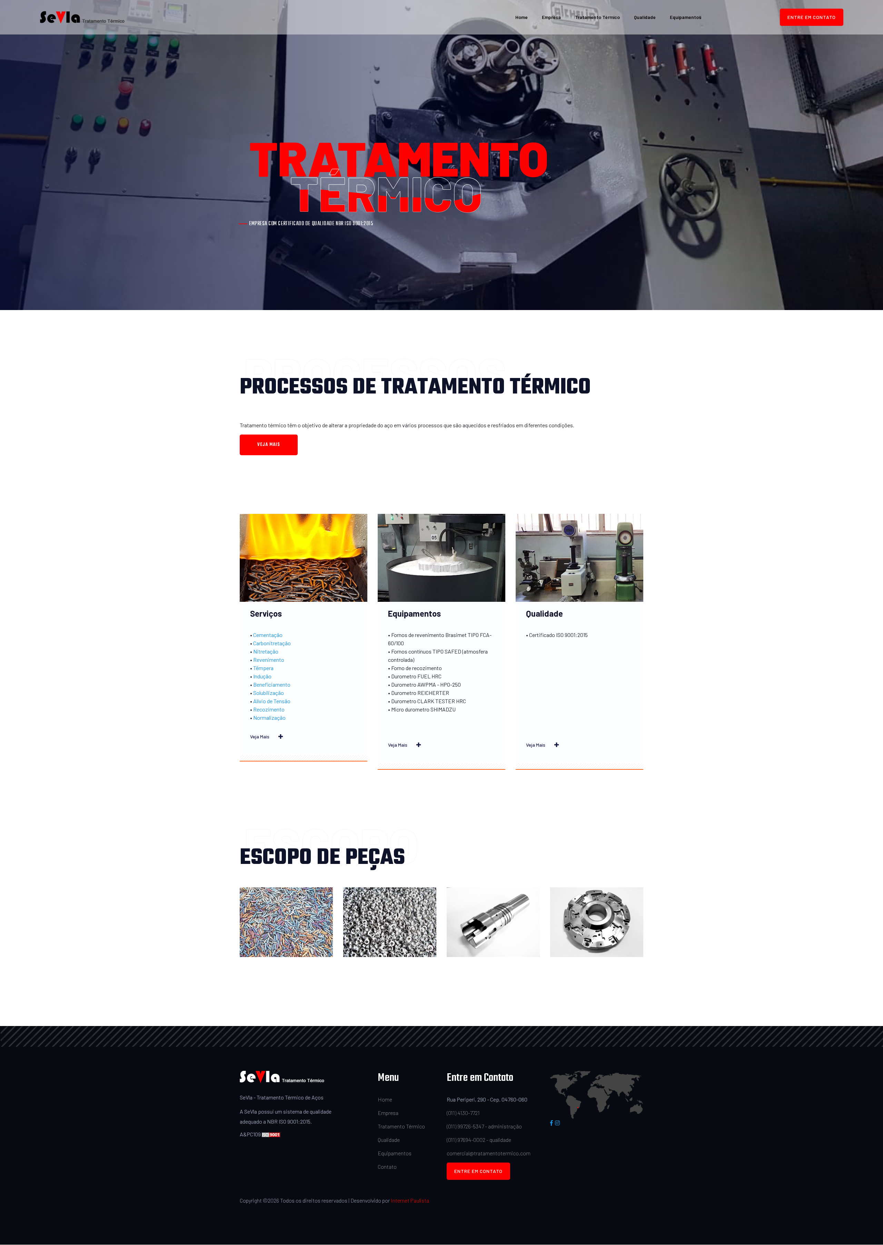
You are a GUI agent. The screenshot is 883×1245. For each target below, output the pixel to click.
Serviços (266, 613)
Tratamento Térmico (597, 17)
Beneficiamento (271, 684)
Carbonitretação (272, 643)
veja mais (268, 445)
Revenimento (268, 659)
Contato (387, 1166)
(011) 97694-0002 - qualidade (479, 1139)
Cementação (267, 634)
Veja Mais (260, 736)
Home (521, 17)
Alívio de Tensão (271, 701)
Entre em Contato (811, 17)
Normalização (269, 717)
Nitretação (265, 651)
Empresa (551, 17)
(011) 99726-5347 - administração (484, 1126)
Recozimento (269, 709)
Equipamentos (685, 17)
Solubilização (268, 692)
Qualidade (645, 17)
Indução (262, 676)
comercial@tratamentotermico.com (488, 1153)
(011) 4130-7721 (463, 1112)
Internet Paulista (410, 1200)
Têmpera (263, 668)
